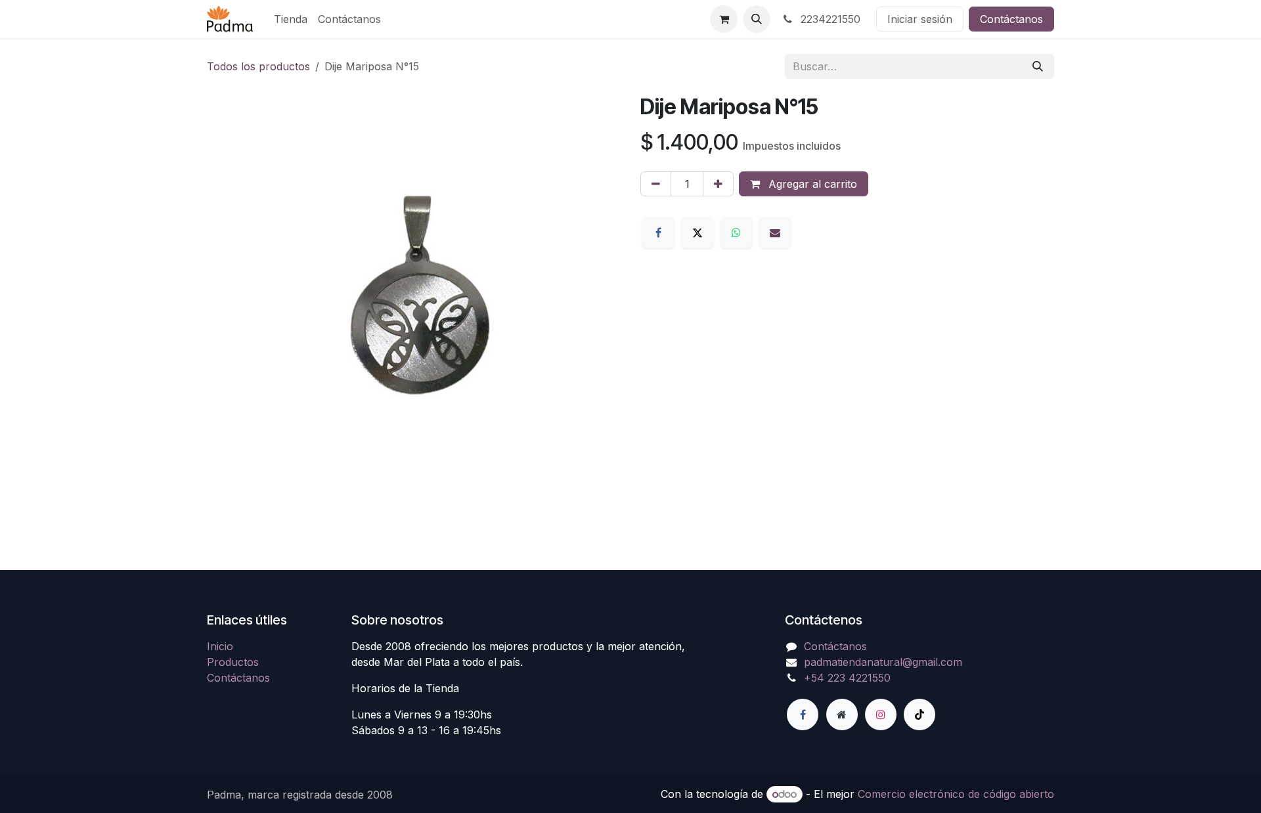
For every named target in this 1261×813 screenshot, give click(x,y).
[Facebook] (658, 232)
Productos (233, 662)
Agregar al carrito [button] (811, 183)
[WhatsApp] (736, 232)
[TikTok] (919, 714)
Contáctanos (1011, 19)
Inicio (220, 646)
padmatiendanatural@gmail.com (883, 662)
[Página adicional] (842, 714)
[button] (756, 19)
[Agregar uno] (718, 183)
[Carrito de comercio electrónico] (724, 19)
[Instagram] (880, 714)
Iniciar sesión (919, 19)
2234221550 (828, 19)
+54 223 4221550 (847, 677)
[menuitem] (291, 19)
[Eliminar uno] (655, 183)
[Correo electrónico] (775, 232)
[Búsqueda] (1037, 66)
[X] (697, 232)
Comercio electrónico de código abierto (956, 794)
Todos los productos (258, 66)
